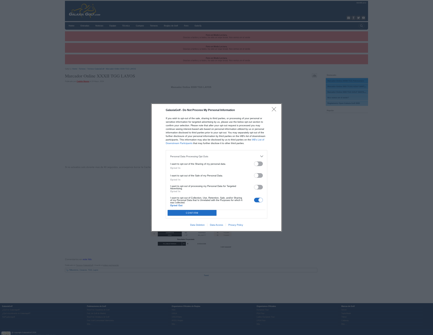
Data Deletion (197, 225)
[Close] (275, 110)
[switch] (258, 163)
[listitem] (216, 156)
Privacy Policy (235, 225)
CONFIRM (192, 213)
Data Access (216, 225)
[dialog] (216, 167)
